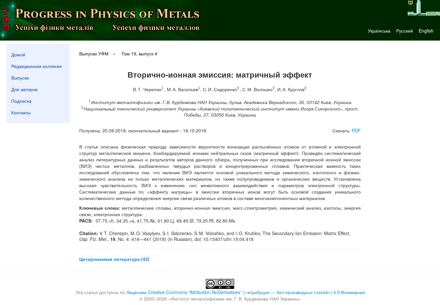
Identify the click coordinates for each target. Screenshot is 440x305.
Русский (404, 30)
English (426, 30)
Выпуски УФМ (94, 53)
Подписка (21, 101)
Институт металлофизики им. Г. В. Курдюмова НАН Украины (234, 298)
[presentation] (163, 89)
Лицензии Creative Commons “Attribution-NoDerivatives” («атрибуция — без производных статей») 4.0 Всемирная (245, 292)
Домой (18, 54)
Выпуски (20, 77)
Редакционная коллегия (36, 66)
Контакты (21, 112)
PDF (356, 130)
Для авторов (24, 89)
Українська (379, 30)
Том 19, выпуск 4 (139, 53)
